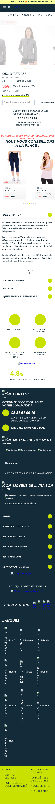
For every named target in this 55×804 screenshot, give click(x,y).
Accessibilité (40, 785)
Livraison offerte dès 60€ (15, 95)
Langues (11, 621)
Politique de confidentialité (16, 784)
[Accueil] (3, 15)
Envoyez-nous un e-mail (28, 427)
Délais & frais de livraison (21, 503)
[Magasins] (39, 8)
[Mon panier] (50, 8)
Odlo (40, 15)
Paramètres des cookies (39, 779)
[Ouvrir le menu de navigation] (4, 8)
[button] (15, 323)
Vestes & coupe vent (28, 15)
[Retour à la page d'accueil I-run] (14, 8)
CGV (7, 769)
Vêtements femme (13, 15)
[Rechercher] (33, 8)
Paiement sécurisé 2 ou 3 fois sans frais (29, 473)
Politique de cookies (40, 771)
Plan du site (39, 791)
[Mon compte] (44, 8)
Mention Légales (10, 776)
